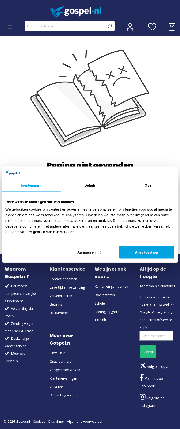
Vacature (56, 386)
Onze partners (60, 361)
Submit (148, 352)
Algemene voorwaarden (85, 421)
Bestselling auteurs (64, 395)
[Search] (109, 26)
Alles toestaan (146, 252)
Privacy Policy (162, 312)
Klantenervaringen (63, 378)
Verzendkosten (61, 296)
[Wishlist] (152, 27)
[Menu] (10, 27)
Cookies (39, 421)
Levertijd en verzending (67, 287)
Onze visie (57, 353)
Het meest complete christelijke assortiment (20, 293)
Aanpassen (86, 252)
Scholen (101, 303)
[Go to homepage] (90, 11)
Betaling (56, 304)
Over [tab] (149, 185)
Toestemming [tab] (31, 185)
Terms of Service (159, 319)
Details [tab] (90, 185)
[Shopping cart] (172, 27)
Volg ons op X (157, 366)
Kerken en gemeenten (111, 286)
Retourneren (59, 312)
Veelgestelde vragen (65, 370)
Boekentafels (105, 295)
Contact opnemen (63, 279)
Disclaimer (56, 421)
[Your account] (130, 27)
